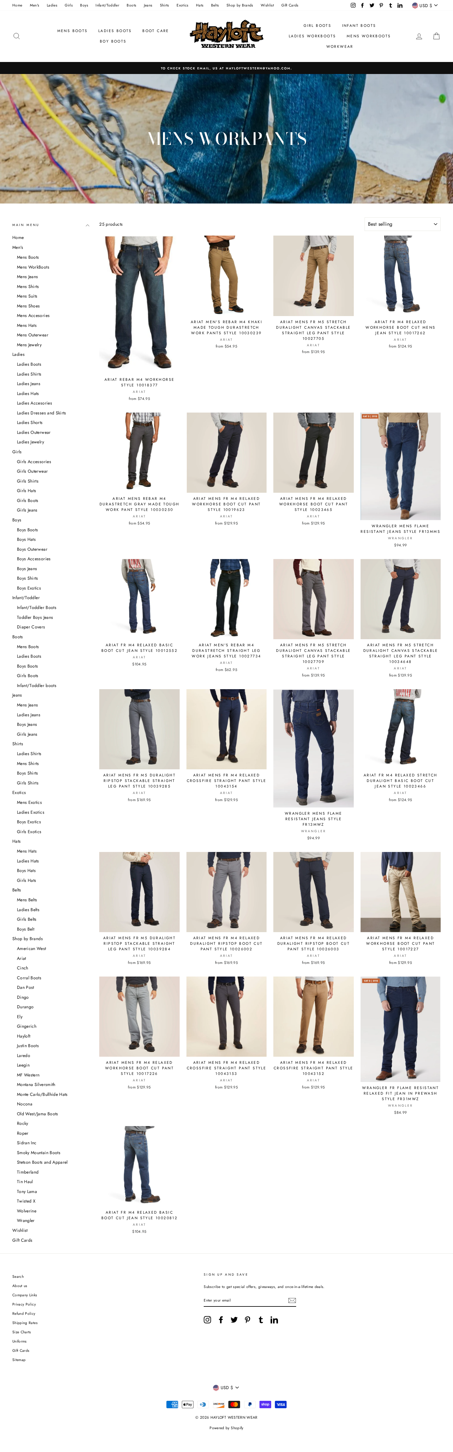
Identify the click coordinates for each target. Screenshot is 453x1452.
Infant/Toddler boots (36, 685)
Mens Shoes (28, 306)
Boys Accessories (34, 559)
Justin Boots (28, 1046)
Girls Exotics (29, 832)
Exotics (182, 5)
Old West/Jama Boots (37, 1114)
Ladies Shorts (30, 422)
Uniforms (19, 1341)
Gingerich (26, 1026)
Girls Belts (27, 919)
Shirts (164, 5)
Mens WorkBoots (33, 267)
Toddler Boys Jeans (35, 617)
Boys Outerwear (32, 549)
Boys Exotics (29, 588)
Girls (69, 5)
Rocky (22, 1123)
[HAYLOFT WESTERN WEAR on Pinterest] (247, 1319)
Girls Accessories (34, 462)
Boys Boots (27, 530)
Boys (84, 5)
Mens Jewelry (29, 345)
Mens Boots (72, 31)
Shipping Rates (25, 1322)
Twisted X (26, 1201)
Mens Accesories (33, 315)
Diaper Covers (31, 627)
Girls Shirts (28, 481)
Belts (215, 5)
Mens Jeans (27, 277)
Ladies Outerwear (34, 432)
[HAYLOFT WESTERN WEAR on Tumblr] (261, 1319)
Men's (34, 5)
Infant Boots (359, 25)
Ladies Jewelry (30, 442)
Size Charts (21, 1332)
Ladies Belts (28, 910)
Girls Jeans (27, 510)
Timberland (28, 1172)
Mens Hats (27, 325)
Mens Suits (27, 296)
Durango (25, 1007)
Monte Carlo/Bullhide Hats (42, 1094)
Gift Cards (290, 5)
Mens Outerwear (32, 335)
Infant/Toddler (107, 5)
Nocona (24, 1104)
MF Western (28, 1075)
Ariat (21, 958)
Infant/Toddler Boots (36, 607)
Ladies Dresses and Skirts (41, 413)
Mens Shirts (28, 286)
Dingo (23, 997)
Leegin (23, 1065)
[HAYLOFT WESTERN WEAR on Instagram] (207, 1319)
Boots (131, 5)
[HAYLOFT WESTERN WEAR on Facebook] (221, 1319)
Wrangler (26, 1220)
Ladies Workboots (312, 36)
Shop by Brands (239, 5)
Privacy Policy (24, 1304)
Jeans (148, 5)
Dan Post (25, 987)
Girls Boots (28, 500)
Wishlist (267, 5)
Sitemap (19, 1359)
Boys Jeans (27, 569)
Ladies (52, 5)
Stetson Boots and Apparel (42, 1162)
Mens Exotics (29, 802)
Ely (19, 1017)
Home (17, 5)
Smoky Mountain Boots (38, 1153)
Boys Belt (25, 929)
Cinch (22, 968)
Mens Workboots (369, 36)
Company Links (24, 1295)
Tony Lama (27, 1191)
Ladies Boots (115, 31)
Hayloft (23, 1036)
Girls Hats (26, 490)
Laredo (23, 1055)
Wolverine (26, 1211)
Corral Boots (29, 978)
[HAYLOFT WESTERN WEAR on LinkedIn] (274, 1319)
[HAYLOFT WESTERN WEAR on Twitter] (234, 1319)
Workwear (339, 46)
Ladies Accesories (34, 403)
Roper (23, 1133)
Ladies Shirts (29, 374)
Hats (199, 5)
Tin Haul (25, 1181)
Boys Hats (26, 539)
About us (19, 1285)
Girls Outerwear (32, 471)
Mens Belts (27, 900)
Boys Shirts (27, 578)
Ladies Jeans (28, 383)
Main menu (25, 225)
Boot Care (155, 31)
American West (31, 948)
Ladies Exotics (30, 812)
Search (18, 1276)
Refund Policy (23, 1313)
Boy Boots (113, 41)
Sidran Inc (27, 1143)
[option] (226, 68)
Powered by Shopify (226, 1428)
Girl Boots (317, 25)
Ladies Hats (28, 393)
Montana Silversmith (36, 1084)
